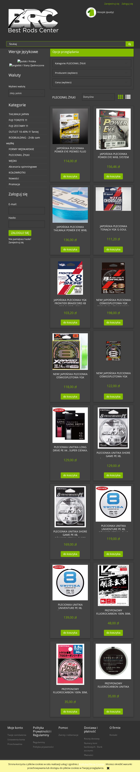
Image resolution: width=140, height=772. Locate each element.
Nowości (14, 178)
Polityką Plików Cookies (92, 764)
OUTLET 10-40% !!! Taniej (24, 131)
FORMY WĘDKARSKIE (21, 149)
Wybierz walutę (17, 86)
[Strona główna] (33, 20)
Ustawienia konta (16, 739)
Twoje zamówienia (16, 734)
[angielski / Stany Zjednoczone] (26, 65)
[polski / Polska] (27, 61)
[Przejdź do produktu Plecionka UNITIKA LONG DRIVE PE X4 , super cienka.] (70, 425)
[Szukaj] (130, 44)
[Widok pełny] (128, 96)
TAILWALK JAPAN (19, 114)
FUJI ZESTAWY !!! (18, 126)
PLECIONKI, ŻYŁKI (19, 155)
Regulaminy (39, 742)
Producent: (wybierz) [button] (66, 72)
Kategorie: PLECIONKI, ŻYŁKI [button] (70, 63)
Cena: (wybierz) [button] (63, 82)
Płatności (88, 755)
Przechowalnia (14, 744)
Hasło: (12, 217)
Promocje (14, 184)
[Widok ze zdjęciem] (120, 96)
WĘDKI (13, 161)
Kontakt (113, 734)
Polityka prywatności (43, 746)
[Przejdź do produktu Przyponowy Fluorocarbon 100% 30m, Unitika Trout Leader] (70, 664)
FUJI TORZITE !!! (18, 120)
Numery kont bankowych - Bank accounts (93, 747)
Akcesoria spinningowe (23, 166)
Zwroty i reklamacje (68, 734)
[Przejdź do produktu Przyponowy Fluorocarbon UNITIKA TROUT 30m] (113, 661)
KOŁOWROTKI (17, 172)
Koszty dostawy (92, 738)
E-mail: (13, 204)
